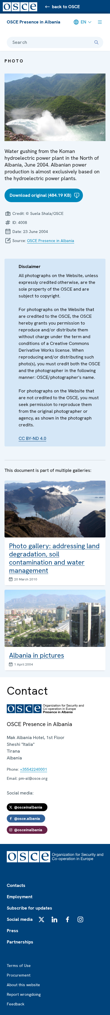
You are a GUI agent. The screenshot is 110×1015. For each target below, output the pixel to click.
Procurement (18, 975)
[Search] (96, 42)
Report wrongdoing (24, 994)
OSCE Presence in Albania (33, 22)
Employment (19, 897)
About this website (23, 984)
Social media (20, 919)
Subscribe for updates (29, 908)
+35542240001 (33, 769)
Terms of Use (19, 965)
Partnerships (20, 942)
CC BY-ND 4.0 (32, 438)
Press (12, 931)
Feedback (15, 1004)
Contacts (16, 885)
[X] (41, 919)
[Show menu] (99, 22)
